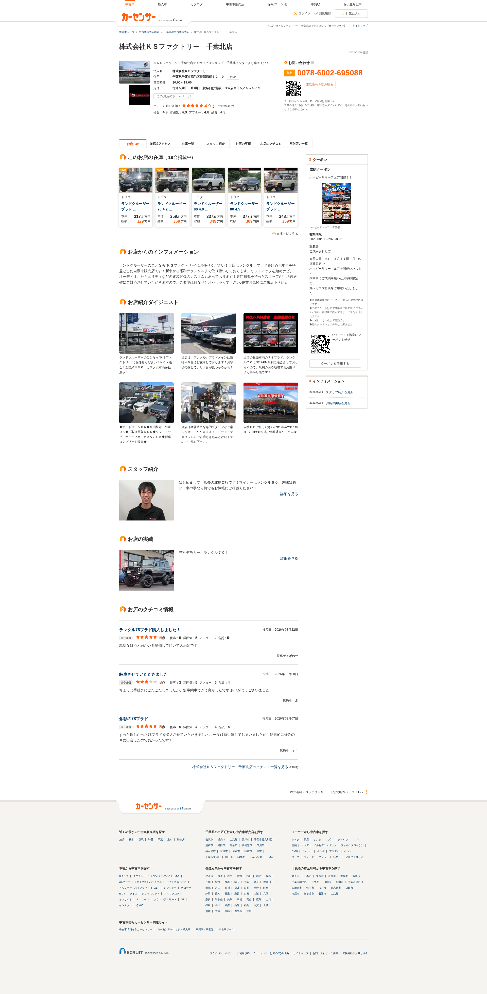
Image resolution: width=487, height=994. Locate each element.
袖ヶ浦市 (210, 851)
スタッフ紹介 (215, 143)
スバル (356, 839)
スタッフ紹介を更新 (339, 392)
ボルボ (321, 851)
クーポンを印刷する (335, 363)
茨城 (121, 839)
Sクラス (124, 876)
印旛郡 (241, 857)
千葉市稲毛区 (299, 882)
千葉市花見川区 (263, 839)
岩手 (229, 876)
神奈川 (181, 839)
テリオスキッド (151, 893)
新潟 (208, 887)
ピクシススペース (176, 882)
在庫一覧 (188, 143)
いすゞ (337, 857)
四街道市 (247, 845)
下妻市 (270, 857)
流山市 (327, 882)
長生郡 (315, 882)
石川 (227, 887)
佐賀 (256, 905)
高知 (236, 905)
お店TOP (133, 144)
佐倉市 (236, 851)
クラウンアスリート (165, 899)
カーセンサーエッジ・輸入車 (174, 929)
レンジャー (170, 887)
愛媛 (227, 905)
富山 (217, 887)
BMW (295, 851)
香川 (217, 905)
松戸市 (322, 887)
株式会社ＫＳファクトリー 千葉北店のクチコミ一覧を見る (240, 767)
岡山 (249, 899)
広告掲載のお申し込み (355, 953)
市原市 (295, 893)
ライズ (133, 893)
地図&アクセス (160, 143)
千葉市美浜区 (213, 857)
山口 (268, 899)
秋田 (249, 876)
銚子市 (233, 845)
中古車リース (226, 929)
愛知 (217, 893)
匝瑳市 (248, 851)
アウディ (334, 851)
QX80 (139, 905)
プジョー (324, 857)
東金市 (320, 876)
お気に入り (353, 13)
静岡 (208, 893)
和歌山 (219, 899)
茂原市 (332, 876)
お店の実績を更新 (338, 403)
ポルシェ (349, 851)
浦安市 (221, 839)
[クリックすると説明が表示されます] (312, 63)
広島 (258, 899)
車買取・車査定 (205, 929)
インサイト (125, 899)
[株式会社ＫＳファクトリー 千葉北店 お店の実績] (146, 589)
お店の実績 (243, 143)
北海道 (209, 876)
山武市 (209, 839)
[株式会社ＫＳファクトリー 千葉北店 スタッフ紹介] (146, 519)
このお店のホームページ (174, 96)
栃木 (131, 839)
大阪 (256, 893)
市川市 (260, 845)
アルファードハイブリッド (134, 887)
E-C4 (122, 893)
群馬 (141, 839)
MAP (233, 76)
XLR (156, 887)
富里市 (356, 876)
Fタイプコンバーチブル (148, 882)
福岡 (246, 905)
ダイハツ (343, 839)
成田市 (349, 887)
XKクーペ (124, 882)
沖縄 (249, 911)
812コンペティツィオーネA (164, 876)
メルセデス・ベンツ (325, 845)
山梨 (246, 887)
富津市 (246, 839)
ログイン (304, 13)
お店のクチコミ (271, 143)
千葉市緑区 (256, 857)
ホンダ (317, 839)
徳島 (208, 905)
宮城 (239, 876)
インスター (125, 905)
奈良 (208, 899)
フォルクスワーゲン (352, 845)
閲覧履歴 (325, 13)
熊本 (208, 911)
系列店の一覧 (298, 143)
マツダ (305, 845)
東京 (169, 839)
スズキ (329, 839)
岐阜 (265, 887)
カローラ (186, 887)
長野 (256, 887)
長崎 (265, 905)
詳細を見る (289, 494)
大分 (217, 911)
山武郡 (233, 839)
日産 (306, 839)
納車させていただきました (143, 674)
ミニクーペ (142, 899)
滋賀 (236, 893)
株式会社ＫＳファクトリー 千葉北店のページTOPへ (326, 792)
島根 (239, 899)
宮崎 (227, 911)
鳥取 (229, 899)
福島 (268, 876)
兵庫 (265, 893)
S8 (182, 899)
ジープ (295, 857)
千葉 (160, 839)
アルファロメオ (354, 857)
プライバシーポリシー (222, 953)
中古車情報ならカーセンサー (135, 929)
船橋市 (209, 845)
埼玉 (150, 839)
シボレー (307, 851)
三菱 (294, 845)
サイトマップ (360, 25)
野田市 (221, 845)
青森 (220, 876)
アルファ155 (171, 893)
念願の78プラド (133, 718)
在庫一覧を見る (287, 234)
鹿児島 (238, 911)
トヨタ (295, 839)
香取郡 (344, 876)
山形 (258, 876)
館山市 (229, 857)
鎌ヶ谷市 (309, 893)
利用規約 (244, 953)
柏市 (259, 851)
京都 (246, 893)
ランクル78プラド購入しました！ (150, 630)
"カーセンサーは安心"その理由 (271, 953)
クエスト (138, 876)
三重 (227, 893)
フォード (309, 857)
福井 (236, 887)
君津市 (224, 851)
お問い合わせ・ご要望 (325, 953)
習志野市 (336, 887)
